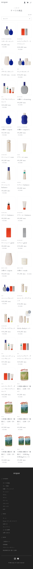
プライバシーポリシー (9, 547)
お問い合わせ (6, 532)
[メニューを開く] (31, 2)
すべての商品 (6, 483)
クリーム (5, 500)
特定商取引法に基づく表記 (10, 550)
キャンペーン (6, 527)
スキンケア (6, 503)
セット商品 (6, 486)
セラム (4, 494)
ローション (6, 491)
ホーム (4, 518)
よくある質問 (6, 530)
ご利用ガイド (6, 541)
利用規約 (5, 544)
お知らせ (5, 524)
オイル (4, 497)
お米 (4, 509)
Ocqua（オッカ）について (10, 521)
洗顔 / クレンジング (8, 489)
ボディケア (6, 506)
